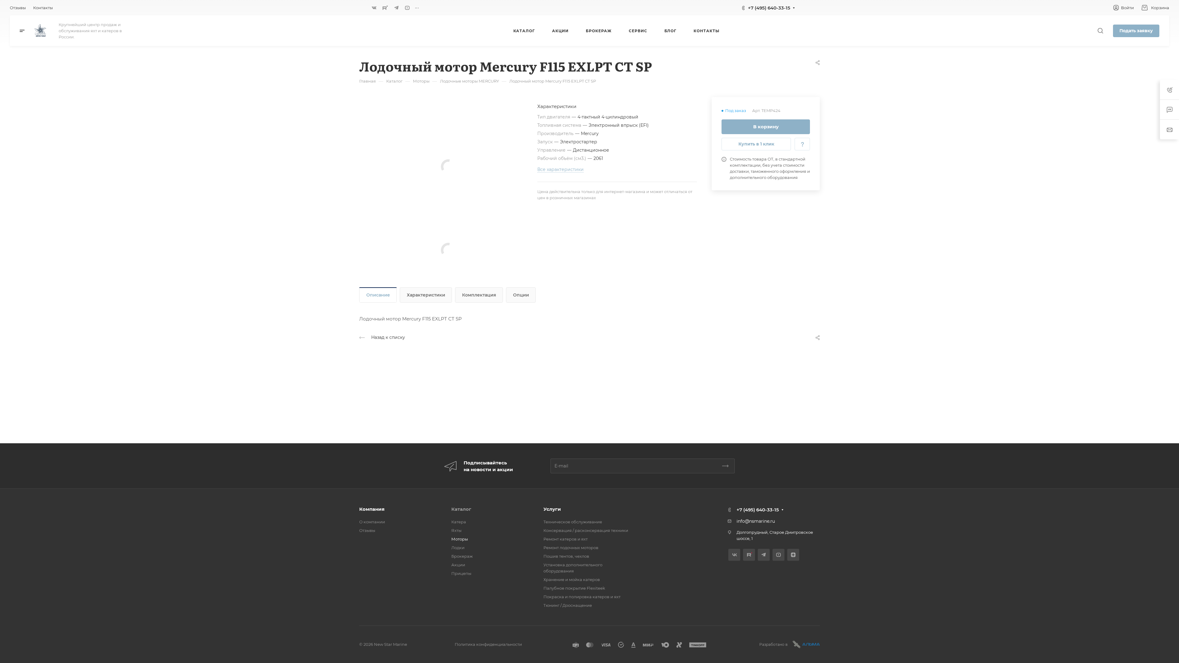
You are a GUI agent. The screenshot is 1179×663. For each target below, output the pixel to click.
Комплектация (479, 295)
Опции (521, 295)
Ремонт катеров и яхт (565, 539)
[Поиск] (1100, 31)
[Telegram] (396, 8)
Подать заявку (1136, 30)
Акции (458, 564)
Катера (458, 521)
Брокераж (462, 556)
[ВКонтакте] (374, 8)
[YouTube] (407, 8)
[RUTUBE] (385, 8)
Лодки (458, 547)
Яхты (456, 530)
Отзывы (367, 530)
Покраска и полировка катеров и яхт (582, 596)
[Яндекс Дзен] (793, 555)
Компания (371, 509)
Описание (378, 295)
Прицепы (461, 573)
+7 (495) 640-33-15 (769, 8)
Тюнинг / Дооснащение (567, 605)
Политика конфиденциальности (488, 644)
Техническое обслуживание (572, 521)
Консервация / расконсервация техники (585, 530)
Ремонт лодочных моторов (570, 547)
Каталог (461, 509)
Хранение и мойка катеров (571, 579)
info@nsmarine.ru (756, 521)
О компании (372, 521)
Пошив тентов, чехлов (566, 556)
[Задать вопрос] (802, 144)
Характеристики (426, 295)
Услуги (552, 509)
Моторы (459, 539)
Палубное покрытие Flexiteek (574, 588)
